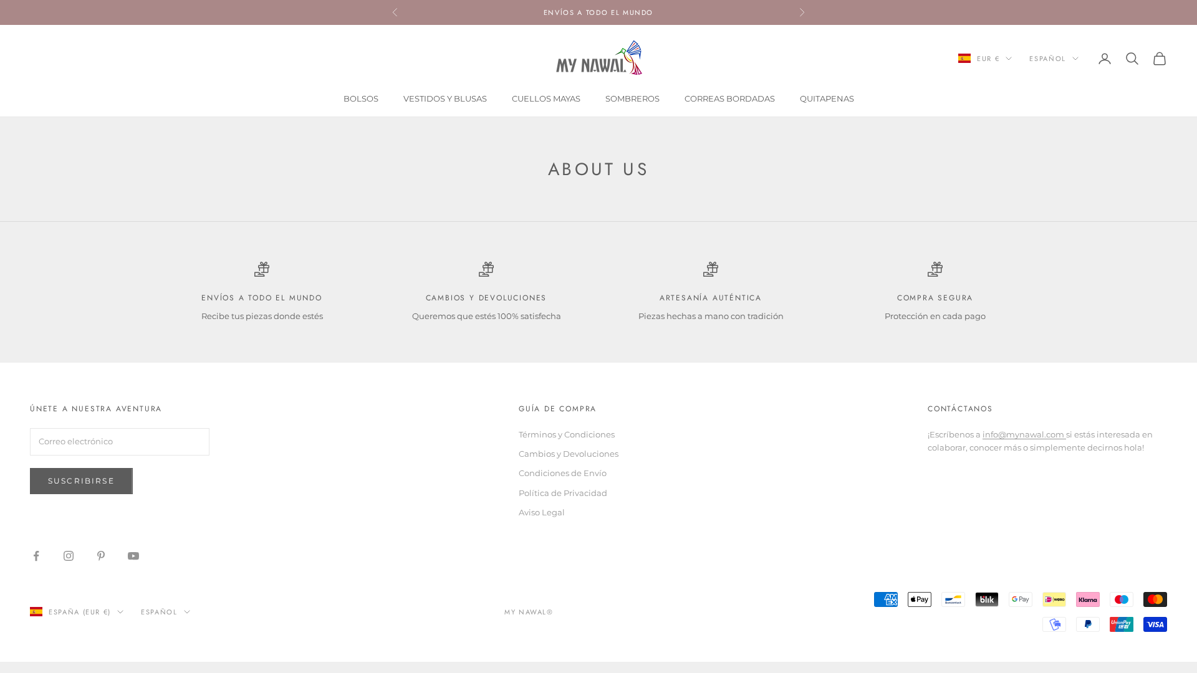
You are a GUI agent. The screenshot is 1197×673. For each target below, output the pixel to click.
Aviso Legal (542, 512)
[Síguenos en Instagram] (68, 556)
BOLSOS (361, 98)
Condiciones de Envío (563, 473)
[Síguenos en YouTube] (133, 556)
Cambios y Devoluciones (568, 454)
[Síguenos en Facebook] (36, 556)
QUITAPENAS (827, 98)
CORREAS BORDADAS (730, 98)
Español (1047, 59)
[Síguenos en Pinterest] (101, 556)
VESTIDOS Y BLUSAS (445, 98)
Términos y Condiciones (567, 434)
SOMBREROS (632, 98)
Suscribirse (81, 480)
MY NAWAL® (529, 612)
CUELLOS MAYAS (546, 98)
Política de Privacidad (563, 493)
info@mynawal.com (1024, 434)
